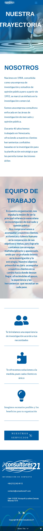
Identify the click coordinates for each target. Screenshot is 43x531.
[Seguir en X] (19, 513)
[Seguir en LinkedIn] (24, 513)
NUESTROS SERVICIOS (20, 435)
